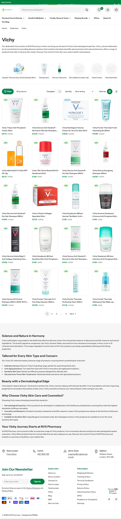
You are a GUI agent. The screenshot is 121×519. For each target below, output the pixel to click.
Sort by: (68, 91)
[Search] (86, 9)
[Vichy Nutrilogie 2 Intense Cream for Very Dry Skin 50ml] (75, 110)
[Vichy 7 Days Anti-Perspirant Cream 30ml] (15, 110)
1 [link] (47, 314)
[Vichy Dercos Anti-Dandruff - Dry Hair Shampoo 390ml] (15, 196)
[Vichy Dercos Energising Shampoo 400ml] (106, 153)
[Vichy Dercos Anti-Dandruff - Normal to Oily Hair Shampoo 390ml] (45, 110)
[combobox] (54, 10)
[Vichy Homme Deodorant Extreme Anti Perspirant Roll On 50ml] (106, 196)
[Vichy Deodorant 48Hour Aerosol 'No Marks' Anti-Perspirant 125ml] (75, 196)
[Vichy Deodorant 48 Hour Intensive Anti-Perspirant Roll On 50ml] (106, 239)
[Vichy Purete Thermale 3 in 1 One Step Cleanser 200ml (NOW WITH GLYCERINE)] (45, 282)
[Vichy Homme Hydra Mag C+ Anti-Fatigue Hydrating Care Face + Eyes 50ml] (15, 239)
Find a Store (12, 454)
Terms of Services (33, 488)
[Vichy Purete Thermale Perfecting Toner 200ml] (75, 282)
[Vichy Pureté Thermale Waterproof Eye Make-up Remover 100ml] (106, 282)
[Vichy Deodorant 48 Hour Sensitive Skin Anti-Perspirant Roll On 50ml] (45, 239)
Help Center (6, 2)
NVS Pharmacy (14, 515)
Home (4, 28)
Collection (14, 28)
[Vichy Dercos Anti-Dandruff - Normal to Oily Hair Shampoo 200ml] (75, 239)
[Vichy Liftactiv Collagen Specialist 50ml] (45, 196)
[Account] (108, 10)
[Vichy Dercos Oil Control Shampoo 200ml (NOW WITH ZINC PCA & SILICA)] (15, 282)
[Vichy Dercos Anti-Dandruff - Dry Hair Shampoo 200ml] (75, 153)
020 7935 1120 (43, 454)
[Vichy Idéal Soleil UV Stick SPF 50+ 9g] (15, 153)
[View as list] (116, 91)
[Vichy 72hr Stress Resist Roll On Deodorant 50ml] (45, 153)
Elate (34, 515)
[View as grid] (109, 91)
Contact (4, 7)
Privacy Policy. (7, 491)
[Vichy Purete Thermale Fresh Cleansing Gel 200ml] (106, 110)
